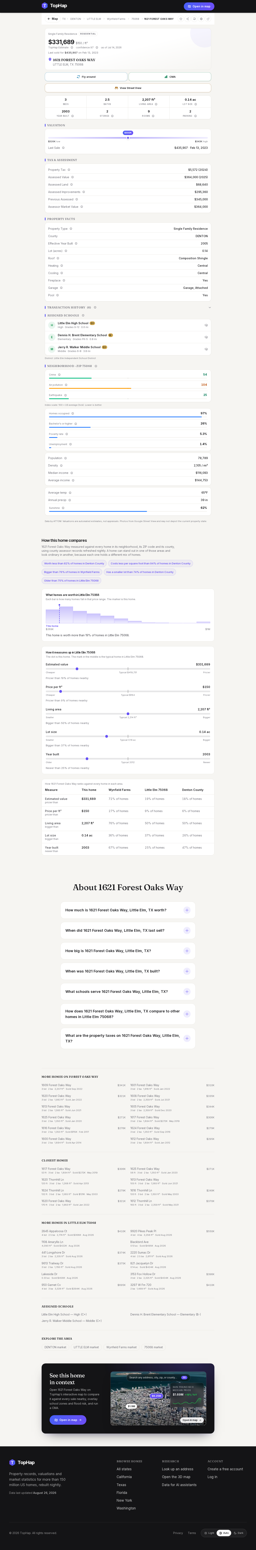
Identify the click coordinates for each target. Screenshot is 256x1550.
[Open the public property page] (201, 19)
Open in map (201, 6)
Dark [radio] (240, 1532)
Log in (212, 1477)
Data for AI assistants (179, 1485)
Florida (122, 1493)
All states (124, 1469)
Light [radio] (211, 1532)
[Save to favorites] (181, 19)
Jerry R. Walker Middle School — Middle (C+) (72, 1320)
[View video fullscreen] (125, 1419)
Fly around (89, 76)
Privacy (178, 1533)
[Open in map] (158, 1398)
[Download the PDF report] (194, 19)
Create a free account (225, 1469)
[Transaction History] (128, 307)
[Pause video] (116, 1419)
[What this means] (71, 47)
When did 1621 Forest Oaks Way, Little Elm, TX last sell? (114, 930)
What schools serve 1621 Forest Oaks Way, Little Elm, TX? (116, 991)
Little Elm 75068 (156, 789)
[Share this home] (187, 19)
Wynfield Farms (116, 18)
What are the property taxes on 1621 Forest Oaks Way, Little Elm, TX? (122, 1038)
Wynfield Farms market (121, 1347)
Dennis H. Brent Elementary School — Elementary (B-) (165, 1314)
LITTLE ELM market (86, 1347)
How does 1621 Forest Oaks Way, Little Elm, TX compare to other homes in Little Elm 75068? (122, 1014)
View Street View (130, 87)
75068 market (153, 1347)
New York (124, 1500)
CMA (172, 76)
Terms (192, 1533)
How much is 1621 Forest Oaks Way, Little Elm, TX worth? (115, 910)
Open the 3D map (176, 1477)
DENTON (75, 18)
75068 (135, 18)
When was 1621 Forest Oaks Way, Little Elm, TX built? (112, 971)
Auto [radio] (226, 1532)
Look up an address (177, 1469)
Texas (121, 1485)
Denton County (192, 789)
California (124, 1477)
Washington (126, 1508)
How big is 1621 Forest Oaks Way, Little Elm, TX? (108, 951)
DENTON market (55, 1347)
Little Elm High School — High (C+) (64, 1314)
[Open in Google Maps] (208, 19)
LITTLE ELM (94, 18)
